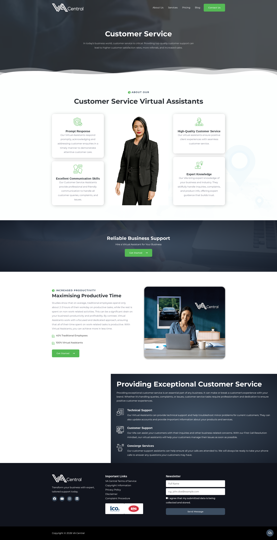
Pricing (186, 7)
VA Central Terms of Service (120, 481)
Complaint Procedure (117, 498)
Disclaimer (111, 494)
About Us (158, 7)
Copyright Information (118, 485)
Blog (197, 7)
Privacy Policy (113, 489)
